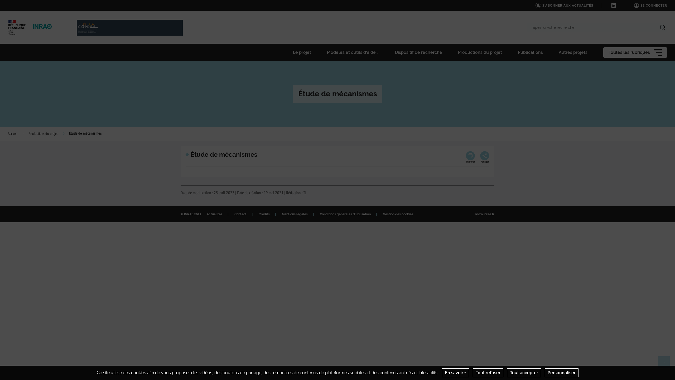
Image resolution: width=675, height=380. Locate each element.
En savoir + (455, 372)
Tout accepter (524, 372)
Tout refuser (488, 372)
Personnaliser (562, 372)
